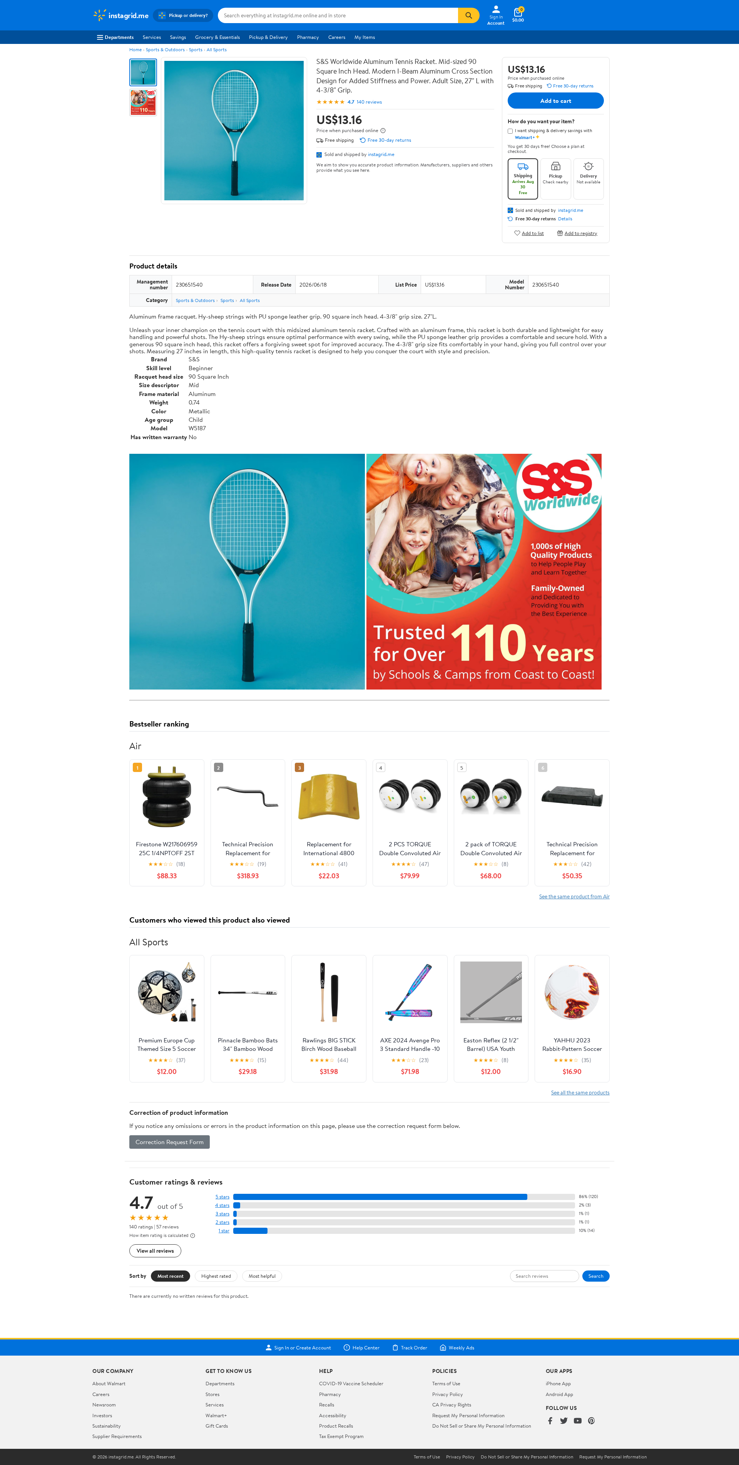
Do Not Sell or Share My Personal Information (481, 1425)
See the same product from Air (574, 896)
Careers (336, 37)
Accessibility (332, 1415)
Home (135, 49)
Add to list (533, 233)
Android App (559, 1394)
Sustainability (106, 1425)
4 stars (222, 1205)
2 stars (222, 1222)
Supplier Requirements (117, 1436)
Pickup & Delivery (268, 37)
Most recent (170, 1275)
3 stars (222, 1214)
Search (596, 1275)
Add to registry (581, 233)
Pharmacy (308, 37)
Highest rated (216, 1275)
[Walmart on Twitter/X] (564, 1421)
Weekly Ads (461, 1347)
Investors (102, 1415)
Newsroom (104, 1404)
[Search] (469, 15)
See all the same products (580, 1092)
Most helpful (262, 1275)
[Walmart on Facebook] (550, 1421)
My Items (364, 37)
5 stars (222, 1197)
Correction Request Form (169, 1142)
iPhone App (558, 1383)
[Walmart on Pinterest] (591, 1421)
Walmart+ (216, 1415)
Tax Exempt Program (341, 1436)
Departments (119, 37)
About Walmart (108, 1383)
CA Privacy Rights (451, 1404)
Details (565, 219)
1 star (224, 1230)
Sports (195, 49)
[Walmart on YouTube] (577, 1421)
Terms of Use (446, 1383)
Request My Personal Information (468, 1415)
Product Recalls (336, 1425)
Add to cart (555, 100)
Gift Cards (217, 1425)
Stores (212, 1394)
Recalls (326, 1404)
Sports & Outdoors (165, 49)
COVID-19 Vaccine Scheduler (351, 1383)
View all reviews (155, 1250)
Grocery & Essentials (217, 37)
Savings (178, 37)
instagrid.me (381, 154)
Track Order (414, 1347)
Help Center (366, 1347)
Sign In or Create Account (302, 1347)
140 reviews (369, 102)
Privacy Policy (447, 1394)
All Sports (217, 49)
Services (152, 37)
